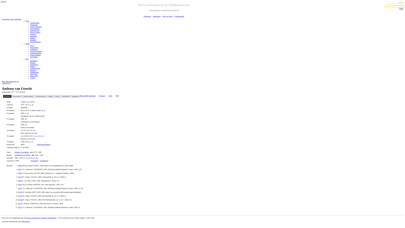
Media (28, 44)
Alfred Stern (26, 221)
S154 (20, 200)
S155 (20, 177)
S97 (20, 169)
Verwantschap (40, 96)
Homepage (147, 16)
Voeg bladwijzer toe (12, 81)
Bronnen (102, 96)
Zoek (11, 19)
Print (3, 81)
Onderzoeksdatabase (43, 144)
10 (31, 158)
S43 (20, 173)
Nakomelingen (28, 96)
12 (36, 158)
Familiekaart (44, 161)
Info (27, 59)
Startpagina (156, 16)
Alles (110, 96)
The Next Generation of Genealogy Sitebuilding (40, 218)
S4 (19, 192)
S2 (19, 203)
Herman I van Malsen (22, 152)
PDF (117, 96)
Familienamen (179, 16)
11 (34, 158)
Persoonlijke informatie (88, 96)
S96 (20, 185)
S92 (20, 181)
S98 (20, 166)
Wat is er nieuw (167, 16)
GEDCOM (65, 96)
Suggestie (75, 96)
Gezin (57, 96)
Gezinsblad (34, 161)
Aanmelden (17, 19)
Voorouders (17, 96)
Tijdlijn (50, 96)
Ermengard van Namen (22, 155)
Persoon (7, 96)
